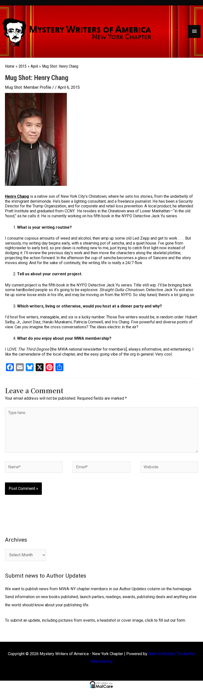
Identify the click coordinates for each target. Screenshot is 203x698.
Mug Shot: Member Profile (28, 87)
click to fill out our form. (165, 620)
